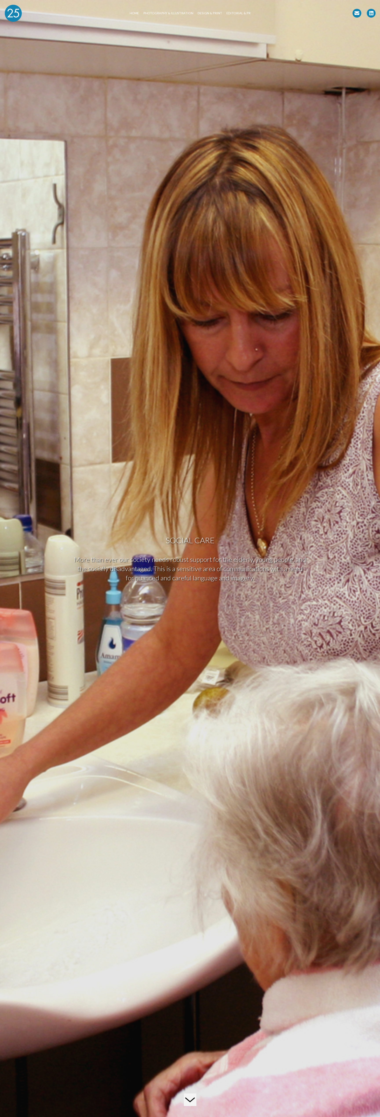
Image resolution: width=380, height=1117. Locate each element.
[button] (357, 13)
